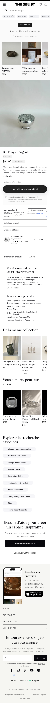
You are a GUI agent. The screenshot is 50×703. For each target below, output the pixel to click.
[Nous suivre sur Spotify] (38, 670)
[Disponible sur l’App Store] (25, 676)
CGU (28, 695)
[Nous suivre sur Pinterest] (25, 670)
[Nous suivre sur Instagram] (18, 670)
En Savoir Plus (21, 202)
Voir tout (22, 16)
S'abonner (41, 658)
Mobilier (45, 16)
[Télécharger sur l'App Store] (34, 594)
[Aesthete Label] (7, 239)
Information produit (12, 256)
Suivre (41, 239)
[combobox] (25, 11)
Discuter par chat (37, 210)
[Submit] (6, 10)
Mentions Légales (39, 695)
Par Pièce (34, 16)
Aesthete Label (17, 236)
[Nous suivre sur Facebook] (11, 670)
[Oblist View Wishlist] (40, 4)
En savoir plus (13, 287)
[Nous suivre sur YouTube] (32, 670)
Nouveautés (9, 16)
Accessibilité (25, 698)
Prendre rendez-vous (25, 543)
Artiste (32, 256)
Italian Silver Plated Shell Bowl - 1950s (31, 419)
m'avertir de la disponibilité (25, 188)
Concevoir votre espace (25, 552)
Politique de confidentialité (14, 695)
